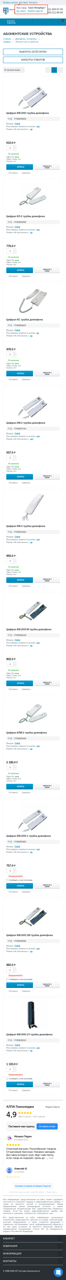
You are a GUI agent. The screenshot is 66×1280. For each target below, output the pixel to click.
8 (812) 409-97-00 (53, 9)
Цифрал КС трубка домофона (24, 319)
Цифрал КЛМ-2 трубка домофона (26, 732)
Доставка (23, 2)
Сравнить (26, 173)
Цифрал (7, 42)
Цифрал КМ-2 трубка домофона (25, 423)
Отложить (13, 173)
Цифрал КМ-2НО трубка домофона (27, 113)
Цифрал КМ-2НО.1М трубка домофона (29, 935)
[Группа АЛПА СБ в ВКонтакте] (13, 1277)
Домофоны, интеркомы (26, 39)
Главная (7, 39)
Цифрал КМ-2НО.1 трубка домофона (28, 836)
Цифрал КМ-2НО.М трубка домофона (28, 629)
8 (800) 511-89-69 (53, 12)
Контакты (33, 2)
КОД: (10, 119)
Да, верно (21, 11)
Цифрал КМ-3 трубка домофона (25, 526)
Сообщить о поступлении (20, 880)
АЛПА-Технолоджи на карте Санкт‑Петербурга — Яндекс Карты (33, 1192)
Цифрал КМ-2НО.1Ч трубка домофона (29, 1034)
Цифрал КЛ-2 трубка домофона (25, 216)
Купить (20, 167)
